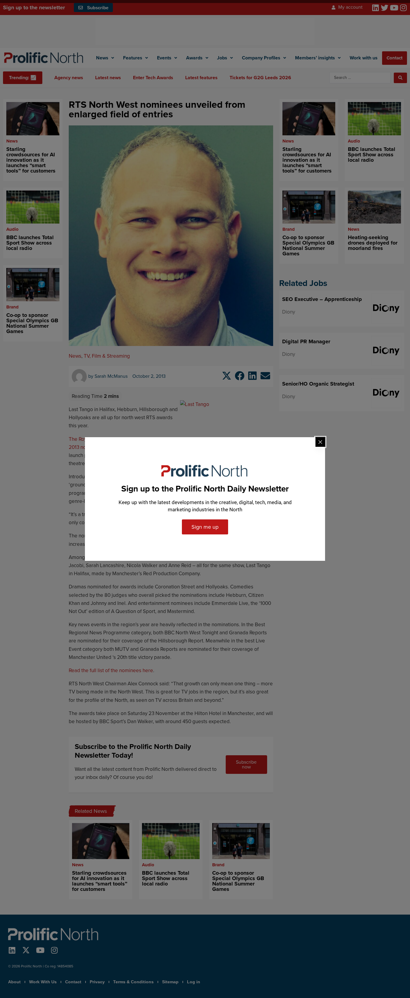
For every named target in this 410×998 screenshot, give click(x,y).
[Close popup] (320, 442)
